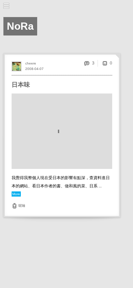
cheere (30, 63)
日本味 (21, 84)
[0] (104, 63)
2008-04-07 (34, 69)
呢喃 (21, 205)
